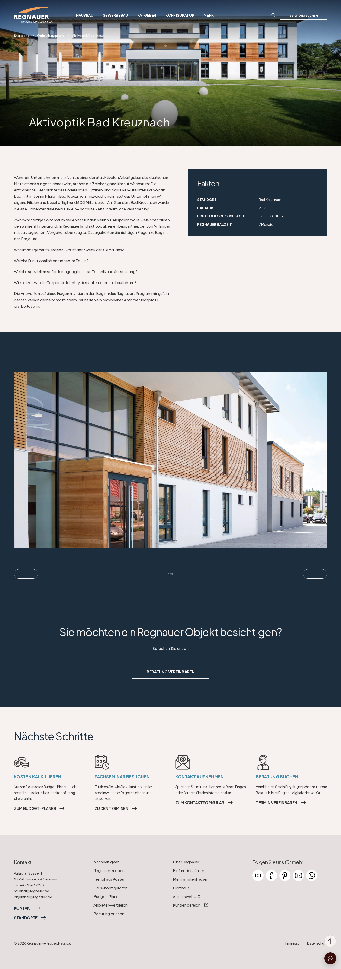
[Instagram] (258, 875)
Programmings (149, 293)
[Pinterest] (284, 875)
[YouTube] (298, 875)
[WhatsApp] (311, 875)
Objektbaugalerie (51, 35)
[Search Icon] (273, 15)
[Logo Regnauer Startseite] (33, 15)
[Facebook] (271, 875)
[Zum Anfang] (330, 941)
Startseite (22, 35)
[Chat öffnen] (330, 958)
